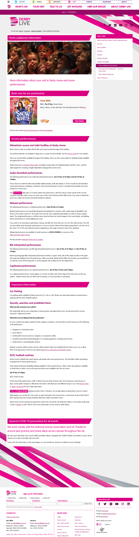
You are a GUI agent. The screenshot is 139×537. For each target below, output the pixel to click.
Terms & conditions (81, 526)
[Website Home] (9, 7)
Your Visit (27, 31)
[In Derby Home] (8, 2)
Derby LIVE (47, 498)
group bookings (47, 130)
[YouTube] (116, 504)
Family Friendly (102, 58)
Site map (77, 535)
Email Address (62, 501)
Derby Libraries (35, 498)
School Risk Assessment (106, 74)
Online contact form (12, 517)
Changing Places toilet (30, 165)
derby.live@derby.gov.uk (42, 523)
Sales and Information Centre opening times (112, 40)
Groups (99, 55)
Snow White (45, 100)
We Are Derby (84, 384)
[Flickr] (111, 504)
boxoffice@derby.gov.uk (18, 523)
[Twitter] (105, 504)
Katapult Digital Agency (109, 514)
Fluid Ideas (105, 511)
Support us (78, 517)
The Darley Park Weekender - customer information (110, 70)
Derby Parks (23, 498)
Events (89, 2)
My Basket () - (72, 12)
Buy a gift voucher (63, 523)
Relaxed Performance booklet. (33, 240)
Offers (59, 517)
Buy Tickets (79, 121)
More (84, 107)
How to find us (62, 533)
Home (21, 31)
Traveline (18, 405)
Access (99, 44)
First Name (10, 501)
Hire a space (79, 523)
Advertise (78, 520)
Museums (107, 2)
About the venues (63, 526)
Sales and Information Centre (20, 235)
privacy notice (38, 507)
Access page (72, 154)
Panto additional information (107, 65)
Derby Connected (18, 387)
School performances (31, 130)
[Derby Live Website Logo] (26, 21)
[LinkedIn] (128, 504)
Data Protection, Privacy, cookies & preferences (82, 531)
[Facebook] (99, 504)
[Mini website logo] (100, 524)
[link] (21, 9)
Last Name (36, 501)
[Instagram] (122, 504)
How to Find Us (102, 78)
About (124, 2)
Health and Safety (36, 31)
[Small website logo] (14, 493)
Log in (64, 12)
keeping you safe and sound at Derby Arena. (56, 350)
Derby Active (12, 498)
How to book (61, 520)
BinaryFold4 (104, 517)
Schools (99, 51)
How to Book (101, 47)
